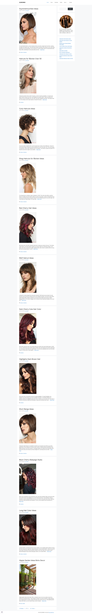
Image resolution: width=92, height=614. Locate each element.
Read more (42, 49)
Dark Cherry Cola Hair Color (30, 309)
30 (31, 608)
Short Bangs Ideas (26, 409)
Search (70, 8)
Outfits (61, 2)
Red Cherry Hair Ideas (28, 208)
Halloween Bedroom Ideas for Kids (66, 58)
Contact (70, 2)
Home (48, 2)
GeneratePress (51, 612)
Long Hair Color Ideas (27, 510)
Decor (52, 2)
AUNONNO (22, 2)
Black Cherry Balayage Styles (30, 460)
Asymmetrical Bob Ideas (28, 9)
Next (33, 608)
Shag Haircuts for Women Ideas (31, 159)
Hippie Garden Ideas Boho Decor (32, 560)
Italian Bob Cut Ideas (63, 50)
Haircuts (21, 52)
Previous (21, 608)
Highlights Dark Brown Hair (29, 359)
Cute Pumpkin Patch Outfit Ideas (65, 46)
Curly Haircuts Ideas (27, 109)
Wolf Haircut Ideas (26, 258)
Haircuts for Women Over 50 (30, 59)
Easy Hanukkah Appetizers (64, 52)
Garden (24, 603)
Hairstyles (56, 2)
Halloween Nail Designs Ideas (65, 38)
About (65, 2)
